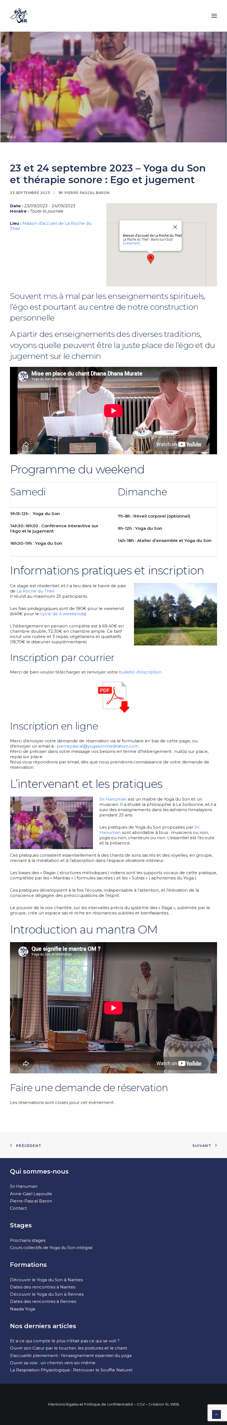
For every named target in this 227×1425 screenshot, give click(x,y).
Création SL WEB (163, 1404)
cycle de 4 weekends (62, 613)
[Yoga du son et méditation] (19, 15)
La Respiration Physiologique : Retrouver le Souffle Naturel (71, 1370)
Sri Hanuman (113, 799)
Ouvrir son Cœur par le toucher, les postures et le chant (68, 1348)
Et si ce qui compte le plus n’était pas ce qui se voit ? (65, 1340)
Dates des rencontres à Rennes (43, 1301)
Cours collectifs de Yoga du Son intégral (51, 1247)
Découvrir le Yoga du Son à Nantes (46, 1279)
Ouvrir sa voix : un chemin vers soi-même (53, 1362)
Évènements (131, 243)
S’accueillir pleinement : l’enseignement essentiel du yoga (70, 1355)
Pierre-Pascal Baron (87, 193)
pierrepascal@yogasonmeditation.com (98, 746)
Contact (18, 1208)
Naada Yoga (22, 1308)
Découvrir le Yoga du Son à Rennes (47, 1294)
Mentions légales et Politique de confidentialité (90, 1404)
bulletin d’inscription (140, 672)
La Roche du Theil (35, 591)
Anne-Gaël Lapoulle (31, 1193)
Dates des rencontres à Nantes (42, 1287)
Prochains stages (27, 1240)
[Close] (175, 227)
